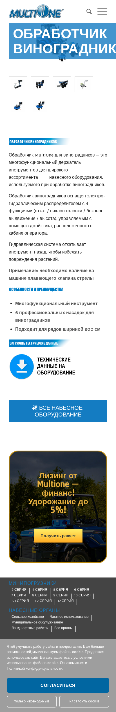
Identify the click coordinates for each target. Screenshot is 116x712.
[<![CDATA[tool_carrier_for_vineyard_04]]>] (84, 84)
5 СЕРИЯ (60, 590)
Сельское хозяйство (28, 617)
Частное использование (69, 617)
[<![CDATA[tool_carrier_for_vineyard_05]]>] (18, 106)
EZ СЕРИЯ (43, 601)
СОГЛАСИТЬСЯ (58, 685)
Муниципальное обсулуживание (37, 622)
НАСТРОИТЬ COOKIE (84, 701)
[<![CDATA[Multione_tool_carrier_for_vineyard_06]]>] (40, 106)
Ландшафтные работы (30, 628)
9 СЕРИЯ (60, 595)
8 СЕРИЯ (39, 595)
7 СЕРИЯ (19, 595)
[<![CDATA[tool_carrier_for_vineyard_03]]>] (62, 84)
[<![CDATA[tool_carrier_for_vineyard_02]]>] (40, 84)
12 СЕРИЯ (66, 601)
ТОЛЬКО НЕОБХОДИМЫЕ (31, 701)
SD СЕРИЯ (20, 601)
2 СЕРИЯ (19, 590)
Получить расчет (58, 535)
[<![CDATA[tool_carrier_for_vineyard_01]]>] (18, 84)
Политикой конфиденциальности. (35, 668)
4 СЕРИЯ (39, 590)
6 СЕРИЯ (81, 590)
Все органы (63, 628)
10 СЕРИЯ (82, 595)
